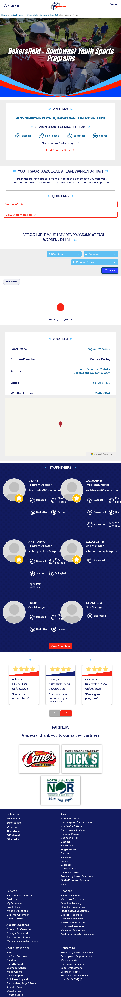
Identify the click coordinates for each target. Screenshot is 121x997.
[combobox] (72, 262)
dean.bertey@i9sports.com (44, 714)
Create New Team (16, 406)
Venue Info (12, 204)
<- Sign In (13, 5)
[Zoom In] (9, 625)
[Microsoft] (99, 678)
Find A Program (17, 15)
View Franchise (61, 871)
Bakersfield (32, 15)
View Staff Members (19, 214)
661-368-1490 (101, 607)
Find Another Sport (58, 150)
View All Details (18, 394)
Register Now (18, 383)
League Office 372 (49, 15)
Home (4, 15)
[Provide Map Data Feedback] (112, 678)
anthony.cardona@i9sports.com (47, 776)
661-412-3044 (101, 618)
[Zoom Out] (9, 630)
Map (112, 270)
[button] (23, 394)
